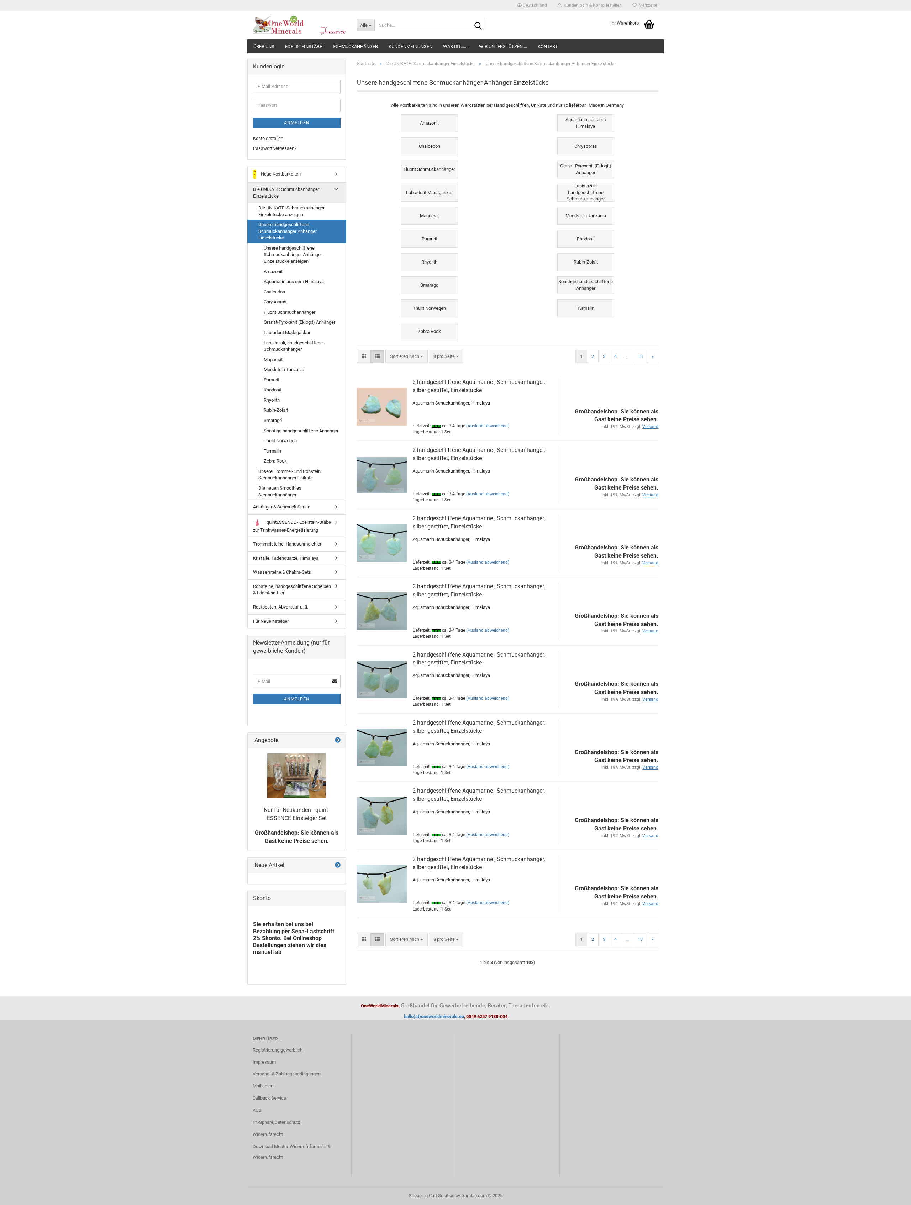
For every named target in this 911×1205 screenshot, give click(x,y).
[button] (532, 5)
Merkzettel (647, 5)
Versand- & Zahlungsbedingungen (287, 1073)
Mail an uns (264, 1086)
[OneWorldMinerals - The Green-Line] (299, 25)
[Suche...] (478, 25)
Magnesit (273, 359)
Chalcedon (274, 291)
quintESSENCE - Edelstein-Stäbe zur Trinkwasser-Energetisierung (292, 526)
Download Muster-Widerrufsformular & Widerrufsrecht (292, 1152)
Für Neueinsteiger (271, 621)
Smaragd (273, 420)
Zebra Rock (275, 461)
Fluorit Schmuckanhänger (289, 312)
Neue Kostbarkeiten (280, 174)
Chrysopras (275, 301)
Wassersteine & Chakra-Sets (282, 572)
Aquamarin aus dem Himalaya (294, 281)
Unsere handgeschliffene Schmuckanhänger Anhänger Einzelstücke (287, 231)
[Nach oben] (891, 1194)
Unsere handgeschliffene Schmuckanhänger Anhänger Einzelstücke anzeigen (293, 254)
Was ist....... (455, 46)
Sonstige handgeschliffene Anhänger (301, 430)
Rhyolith (272, 400)
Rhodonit (272, 389)
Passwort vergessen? (274, 148)
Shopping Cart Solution (431, 1195)
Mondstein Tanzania (284, 369)
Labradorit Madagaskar (287, 332)
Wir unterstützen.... (503, 46)
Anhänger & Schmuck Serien (281, 507)
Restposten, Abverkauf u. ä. (280, 607)
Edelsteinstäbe (303, 46)
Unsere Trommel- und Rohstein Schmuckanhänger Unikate (289, 475)
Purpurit (271, 379)
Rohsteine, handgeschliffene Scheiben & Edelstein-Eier (292, 590)
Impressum (264, 1062)
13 (640, 356)
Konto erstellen (268, 138)
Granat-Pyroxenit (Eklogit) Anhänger (299, 322)
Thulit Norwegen (280, 440)
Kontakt (548, 46)
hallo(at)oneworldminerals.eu (434, 1016)
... (627, 356)
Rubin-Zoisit (276, 410)
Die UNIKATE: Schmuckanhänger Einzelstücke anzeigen (291, 211)
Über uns (263, 46)
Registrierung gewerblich (277, 1050)
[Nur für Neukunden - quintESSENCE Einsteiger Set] (296, 775)
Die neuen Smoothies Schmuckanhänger (279, 491)
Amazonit (273, 271)
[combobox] (406, 357)
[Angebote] (338, 740)
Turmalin (272, 451)
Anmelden (297, 122)
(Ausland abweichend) (487, 425)
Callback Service (269, 1098)
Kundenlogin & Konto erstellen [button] (592, 5)
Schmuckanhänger (355, 46)
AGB (257, 1110)
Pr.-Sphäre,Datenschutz (276, 1122)
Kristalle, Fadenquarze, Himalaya (285, 558)
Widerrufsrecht (268, 1134)
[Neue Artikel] (338, 865)
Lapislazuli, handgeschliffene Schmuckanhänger (293, 346)
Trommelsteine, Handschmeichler (287, 544)
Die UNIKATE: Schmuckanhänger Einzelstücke (286, 193)
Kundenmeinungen (410, 46)
